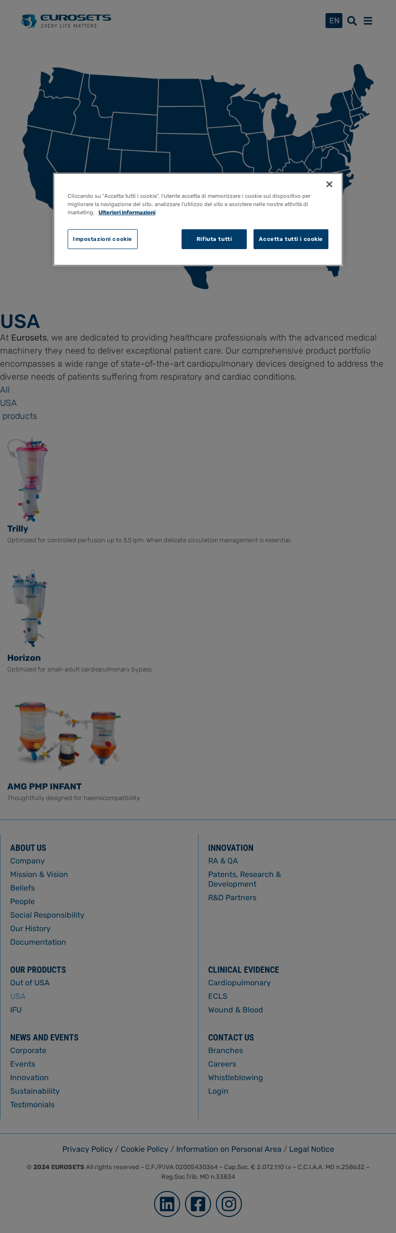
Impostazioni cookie (102, 238)
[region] (198, 219)
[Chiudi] (329, 184)
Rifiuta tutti (214, 238)
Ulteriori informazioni (127, 212)
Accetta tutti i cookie (291, 238)
